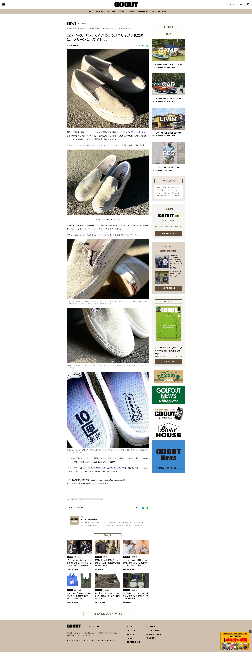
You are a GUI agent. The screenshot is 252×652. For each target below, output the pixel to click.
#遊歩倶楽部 (175, 187)
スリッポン (90, 499)
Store (131, 11)
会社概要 (69, 633)
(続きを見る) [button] (138, 525)
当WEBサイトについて (74, 635)
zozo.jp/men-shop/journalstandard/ (92, 483)
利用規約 (100, 633)
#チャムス (166, 187)
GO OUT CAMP (159, 11)
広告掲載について (90, 633)
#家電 (158, 187)
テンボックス (98, 499)
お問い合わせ (78, 633)
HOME (69, 28)
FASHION (82, 24)
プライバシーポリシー (112, 633)
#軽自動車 (160, 190)
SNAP (121, 11)
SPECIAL (111, 11)
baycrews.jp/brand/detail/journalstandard (107, 480)
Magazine (143, 11)
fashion (81, 28)
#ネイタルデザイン (163, 196)
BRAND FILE (133, 642)
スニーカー (82, 499)
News (89, 11)
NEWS (74, 28)
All (81, 9)
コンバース (74, 499)
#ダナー (159, 193)
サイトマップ (87, 635)
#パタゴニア (175, 196)
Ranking (168, 9)
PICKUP (99, 11)
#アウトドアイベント (172, 190)
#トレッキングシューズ (171, 193)
